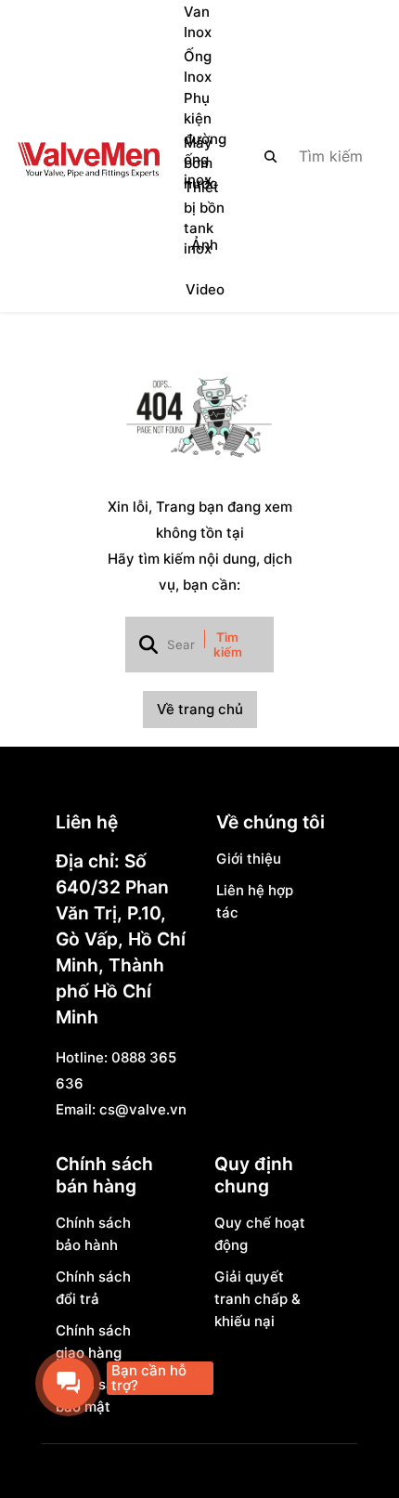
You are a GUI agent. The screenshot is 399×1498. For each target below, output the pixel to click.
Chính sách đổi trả (93, 1288)
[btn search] (271, 156)
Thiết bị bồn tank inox (204, 218)
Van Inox (198, 22)
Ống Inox (198, 66)
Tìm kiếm (227, 644)
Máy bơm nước (201, 163)
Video (205, 289)
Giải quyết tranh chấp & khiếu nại (257, 1299)
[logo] (88, 156)
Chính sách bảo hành (93, 1234)
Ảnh (204, 245)
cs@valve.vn (143, 1109)
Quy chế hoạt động (259, 1234)
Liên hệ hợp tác (254, 901)
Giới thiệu (248, 858)
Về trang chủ (200, 709)
